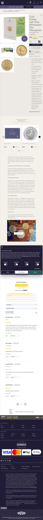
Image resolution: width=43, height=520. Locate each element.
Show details (37, 268)
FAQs (12, 435)
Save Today (28, 7)
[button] (41, 2)
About (12, 427)
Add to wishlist (36, 48)
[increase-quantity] (39, 42)
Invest (12, 425)
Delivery (23, 434)
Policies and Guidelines (26, 466)
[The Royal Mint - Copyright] (2, 2)
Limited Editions (10, 10)
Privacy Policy (25, 256)
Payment (23, 435)
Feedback (4, 508)
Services (2, 427)
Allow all (35, 272)
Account (2, 434)
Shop (6, 10)
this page (22, 503)
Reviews (2, 435)
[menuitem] (28, 2)
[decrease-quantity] (30, 42)
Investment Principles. (33, 487)
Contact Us (13, 468)
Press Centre (3, 466)
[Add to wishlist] (19, 127)
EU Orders (13, 434)
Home (3, 10)
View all (2, 437)
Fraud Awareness (25, 468)
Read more (18, 233)
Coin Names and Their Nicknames (19, 10)
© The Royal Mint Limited (6, 517)
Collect (23, 425)
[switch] (16, 264)
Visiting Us (34, 435)
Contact (33, 427)
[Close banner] (41, 246)
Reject (8, 272)
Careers (23, 427)
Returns (33, 434)
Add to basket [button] (35, 44)
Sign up (21, 444)
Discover (33, 425)
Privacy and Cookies (4, 468)
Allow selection (22, 272)
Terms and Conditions (36, 466)
